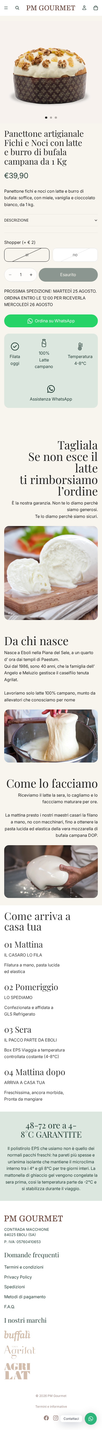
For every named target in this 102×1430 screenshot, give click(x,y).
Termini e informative (51, 1406)
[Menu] (6, 8)
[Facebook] (46, 1418)
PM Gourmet (57, 1396)
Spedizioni (14, 1286)
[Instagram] (56, 1418)
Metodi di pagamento (25, 1296)
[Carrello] (95, 8)
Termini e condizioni (23, 1267)
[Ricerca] (17, 8)
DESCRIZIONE (16, 220)
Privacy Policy (18, 1277)
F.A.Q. (9, 1306)
